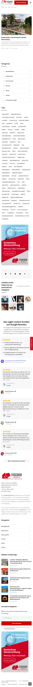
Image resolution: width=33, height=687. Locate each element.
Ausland (26, 117)
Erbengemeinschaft (6, 148)
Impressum (3, 684)
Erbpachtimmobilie (24, 148)
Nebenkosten (5, 197)
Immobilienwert (6, 175)
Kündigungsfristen (15, 185)
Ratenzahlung (19, 212)
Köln (18, 182)
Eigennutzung (20, 132)
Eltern (14, 139)
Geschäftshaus (21, 154)
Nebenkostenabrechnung (16, 197)
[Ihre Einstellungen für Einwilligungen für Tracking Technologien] (3, 3)
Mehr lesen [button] (6, 380)
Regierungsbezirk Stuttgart (22, 216)
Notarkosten (17, 203)
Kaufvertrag (21, 179)
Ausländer (4, 120)
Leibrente (24, 185)
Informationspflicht (24, 175)
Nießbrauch (14, 200)
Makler (3, 188)
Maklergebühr (21, 188)
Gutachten (4, 163)
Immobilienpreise (26, 169)
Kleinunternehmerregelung (8, 182)
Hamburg (4, 166)
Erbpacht (15, 148)
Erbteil (14, 151)
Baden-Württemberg (24, 120)
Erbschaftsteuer (6, 151)
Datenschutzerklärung (10, 628)
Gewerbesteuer (20, 157)
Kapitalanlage (12, 179)
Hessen (10, 166)
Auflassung (19, 117)
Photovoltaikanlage (22, 209)
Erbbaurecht (17, 145)
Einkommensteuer (6, 139)
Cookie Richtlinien (22, 684)
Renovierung (5, 219)
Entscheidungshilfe (6, 145)
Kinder (27, 179)
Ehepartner (5, 132)
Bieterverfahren (22, 126)
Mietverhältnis (5, 194)
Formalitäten (12, 154)
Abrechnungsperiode (16, 114)
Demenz (23, 129)
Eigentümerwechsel (6, 135)
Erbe (23, 145)
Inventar (4, 179)
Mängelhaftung (6, 191)
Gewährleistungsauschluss (8, 157)
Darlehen (17, 129)
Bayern (16, 123)
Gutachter (12, 163)
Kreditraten (5, 185)
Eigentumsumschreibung (19, 135)
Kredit (23, 182)
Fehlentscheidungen (22, 151)
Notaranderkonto (6, 203)
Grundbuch (5, 160)
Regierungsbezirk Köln (7, 216)
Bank (3, 123)
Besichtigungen (6, 126)
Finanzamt (4, 154)
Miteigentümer (15, 194)
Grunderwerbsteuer (15, 160)
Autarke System (13, 120)
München (23, 194)
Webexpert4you (26, 681)
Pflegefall (20, 206)
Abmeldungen (5, 114)
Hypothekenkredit (18, 166)
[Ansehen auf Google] (2, 392)
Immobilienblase (6, 169)
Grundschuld (25, 160)
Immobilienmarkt (16, 169)
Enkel (19, 142)
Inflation (14, 175)
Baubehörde (9, 123)
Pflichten (13, 209)
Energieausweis (21, 139)
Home (2, 7)
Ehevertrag (12, 132)
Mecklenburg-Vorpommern (18, 191)
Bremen (4, 129)
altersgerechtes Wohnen (8, 117)
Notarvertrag (25, 203)
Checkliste (10, 129)
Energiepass (13, 142)
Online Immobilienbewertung (9, 206)
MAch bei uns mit (4, 682)
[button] (30, 2)
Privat (3, 212)
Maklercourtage (12, 188)
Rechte (27, 212)
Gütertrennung (21, 163)
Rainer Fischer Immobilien (11, 681)
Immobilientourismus (17, 172)
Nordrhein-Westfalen (24, 200)
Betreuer (14, 126)
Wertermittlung (21, 2)
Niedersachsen (5, 200)
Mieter (28, 191)
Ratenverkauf (10, 212)
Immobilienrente (6, 172)
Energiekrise (5, 142)
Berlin (21, 123)
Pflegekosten (5, 209)
